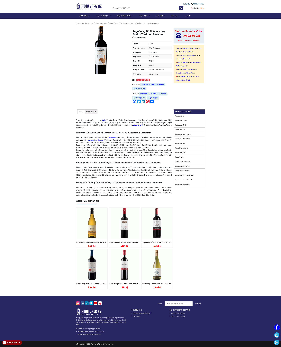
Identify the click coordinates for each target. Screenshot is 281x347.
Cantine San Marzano (182, 162)
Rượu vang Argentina (182, 139)
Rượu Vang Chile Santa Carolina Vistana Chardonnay (97, 242)
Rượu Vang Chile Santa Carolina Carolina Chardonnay (163, 284)
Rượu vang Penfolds (182, 184)
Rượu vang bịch (180, 152)
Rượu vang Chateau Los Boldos (152, 84)
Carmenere (144, 94)
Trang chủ (80, 23)
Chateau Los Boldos (158, 94)
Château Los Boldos (95, 140)
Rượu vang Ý (179, 116)
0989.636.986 (13, 342)
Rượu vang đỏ (153, 98)
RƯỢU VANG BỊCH (102, 16)
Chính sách (136, 316)
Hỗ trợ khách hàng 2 (178, 316)
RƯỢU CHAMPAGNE (124, 16)
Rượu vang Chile (101, 23)
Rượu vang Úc (180, 130)
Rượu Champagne (181, 148)
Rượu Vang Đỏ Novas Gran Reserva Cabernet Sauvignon (99, 284)
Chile (104, 120)
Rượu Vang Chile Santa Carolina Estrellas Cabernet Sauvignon (134, 284)
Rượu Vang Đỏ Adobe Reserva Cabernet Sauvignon (130, 242)
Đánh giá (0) (91, 112)
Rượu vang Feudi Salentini (184, 180)
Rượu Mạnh (179, 157)
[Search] (181, 8)
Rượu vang (89, 23)
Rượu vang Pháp (181, 121)
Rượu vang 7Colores (182, 171)
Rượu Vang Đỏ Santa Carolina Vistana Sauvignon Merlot (164, 242)
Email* (160, 303)
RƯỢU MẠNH (143, 16)
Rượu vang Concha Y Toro (184, 175)
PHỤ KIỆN (159, 16)
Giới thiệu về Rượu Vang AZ (142, 313)
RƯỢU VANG (83, 16)
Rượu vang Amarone (182, 166)
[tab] (81, 111)
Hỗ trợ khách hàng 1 (178, 313)
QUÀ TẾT (174, 16)
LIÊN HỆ (188, 16)
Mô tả (81, 112)
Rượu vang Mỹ (180, 143)
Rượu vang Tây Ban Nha (183, 134)
